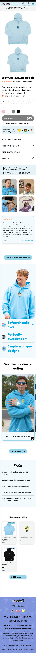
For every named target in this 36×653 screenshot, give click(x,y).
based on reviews (22, 81)
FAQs (14, 606)
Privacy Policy (6, 649)
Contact (21, 606)
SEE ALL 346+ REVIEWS (16, 257)
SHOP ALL (16, 577)
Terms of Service (29, 649)
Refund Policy (17, 649)
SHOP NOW (16, 451)
